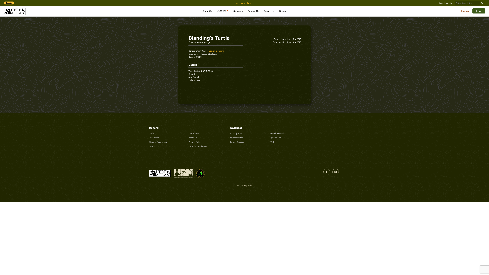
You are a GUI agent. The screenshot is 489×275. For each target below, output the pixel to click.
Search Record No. (445, 3)
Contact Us (253, 11)
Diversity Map (236, 137)
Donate (282, 11)
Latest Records (237, 142)
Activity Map (236, 133)
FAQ (272, 142)
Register (465, 11)
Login (478, 11)
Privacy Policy (195, 142)
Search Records (277, 133)
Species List (275, 137)
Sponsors (238, 11)
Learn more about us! (245, 3)
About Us (207, 11)
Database (222, 11)
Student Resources (158, 142)
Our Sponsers (195, 133)
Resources (269, 11)
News (151, 133)
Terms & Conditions (198, 146)
